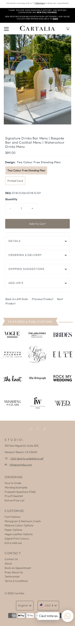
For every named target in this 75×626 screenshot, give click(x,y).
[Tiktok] (44, 429)
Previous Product (42, 299)
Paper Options (13, 530)
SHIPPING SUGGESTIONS (26, 269)
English (23, 605)
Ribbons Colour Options (19, 525)
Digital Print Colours (17, 538)
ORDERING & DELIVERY (25, 255)
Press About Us (14, 572)
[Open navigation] (6, 28)
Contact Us (11, 559)
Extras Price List (14, 500)
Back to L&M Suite (16, 299)
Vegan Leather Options (19, 534)
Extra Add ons (13, 543)
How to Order (13, 483)
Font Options (12, 517)
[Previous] (10, 80)
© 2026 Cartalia (14, 593)
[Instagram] (30, 429)
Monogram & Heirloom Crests (23, 521)
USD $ (49, 605)
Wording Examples (16, 487)
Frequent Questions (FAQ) (20, 492)
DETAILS (14, 241)
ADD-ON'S (15, 283)
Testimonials (12, 576)
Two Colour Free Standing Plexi (26, 170)
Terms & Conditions (16, 581)
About (8, 563)
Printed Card (15, 181)
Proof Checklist (14, 496)
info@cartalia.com (21, 464)
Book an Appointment (18, 568)
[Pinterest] (38, 429)
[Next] (64, 80)
